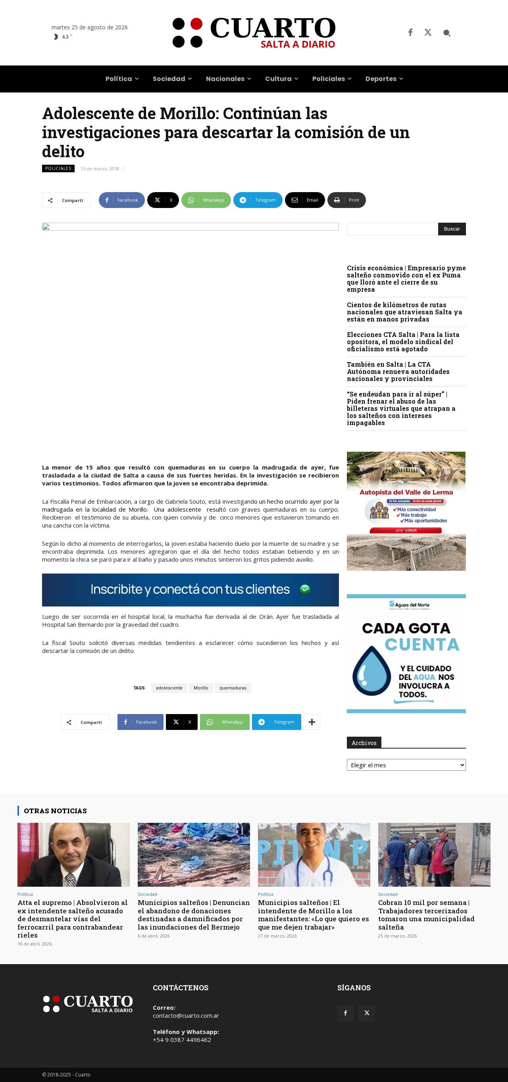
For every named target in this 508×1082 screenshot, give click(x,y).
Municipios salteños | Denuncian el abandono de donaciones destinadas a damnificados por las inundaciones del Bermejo (194, 914)
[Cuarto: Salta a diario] (254, 33)
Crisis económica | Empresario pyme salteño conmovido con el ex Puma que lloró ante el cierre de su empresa (406, 278)
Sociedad (147, 894)
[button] (446, 32)
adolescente (169, 688)
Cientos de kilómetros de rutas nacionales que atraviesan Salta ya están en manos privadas (404, 311)
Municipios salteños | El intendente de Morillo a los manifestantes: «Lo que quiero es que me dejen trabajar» (313, 914)
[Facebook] (410, 33)
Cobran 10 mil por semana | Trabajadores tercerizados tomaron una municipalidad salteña (426, 914)
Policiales (58, 168)
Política (25, 894)
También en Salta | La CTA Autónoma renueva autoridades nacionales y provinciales (398, 371)
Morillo (201, 688)
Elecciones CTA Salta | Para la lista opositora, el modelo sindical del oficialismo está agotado (403, 341)
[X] (428, 33)
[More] (312, 722)
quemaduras (232, 688)
